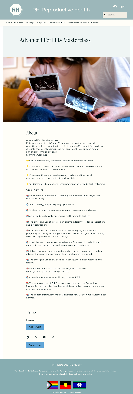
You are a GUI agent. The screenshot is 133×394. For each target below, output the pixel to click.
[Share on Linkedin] (44, 337)
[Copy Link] (52, 337)
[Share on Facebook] (27, 337)
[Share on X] (36, 337)
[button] (42, 23)
